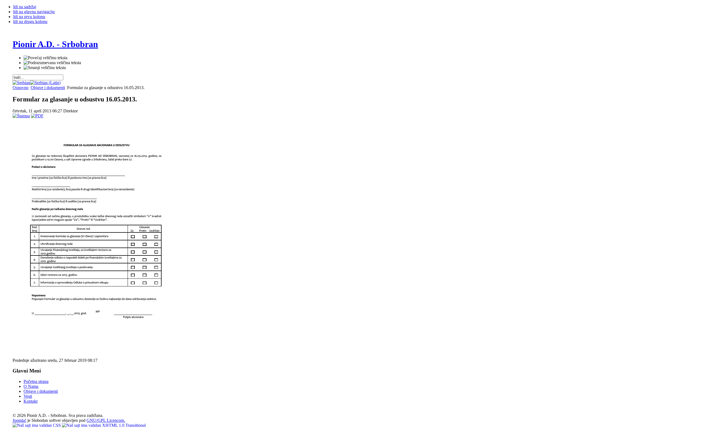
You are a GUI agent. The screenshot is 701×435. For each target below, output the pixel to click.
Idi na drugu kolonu (30, 21)
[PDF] (37, 115)
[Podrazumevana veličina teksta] (52, 62)
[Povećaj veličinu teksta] (45, 57)
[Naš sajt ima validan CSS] (37, 425)
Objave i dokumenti (48, 87)
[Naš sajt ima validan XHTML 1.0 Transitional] (104, 425)
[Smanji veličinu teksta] (45, 67)
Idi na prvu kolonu (29, 16)
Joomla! (19, 420)
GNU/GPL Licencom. (106, 420)
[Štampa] (21, 115)
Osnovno (20, 87)
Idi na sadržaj (24, 6)
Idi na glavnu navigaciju (34, 11)
